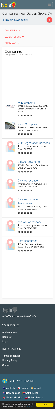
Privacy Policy (10, 360)
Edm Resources (27, 240)
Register (6, 336)
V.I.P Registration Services (34, 143)
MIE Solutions (26, 102)
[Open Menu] (49, 4)
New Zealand (13, 392)
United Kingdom (14, 397)
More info (30, 406)
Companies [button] (11, 30)
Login (5, 341)
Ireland (37, 388)
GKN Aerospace (28, 180)
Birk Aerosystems (29, 161)
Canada (24, 388)
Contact (6, 365)
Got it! (45, 404)
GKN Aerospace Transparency (28, 201)
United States (35, 397)
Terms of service (11, 355)
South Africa (31, 392)
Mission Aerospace (30, 222)
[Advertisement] (28, 77)
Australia (10, 388)
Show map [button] (10, 43)
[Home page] (8, 4)
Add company (9, 332)
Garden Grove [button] (13, 37)
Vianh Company (27, 124)
